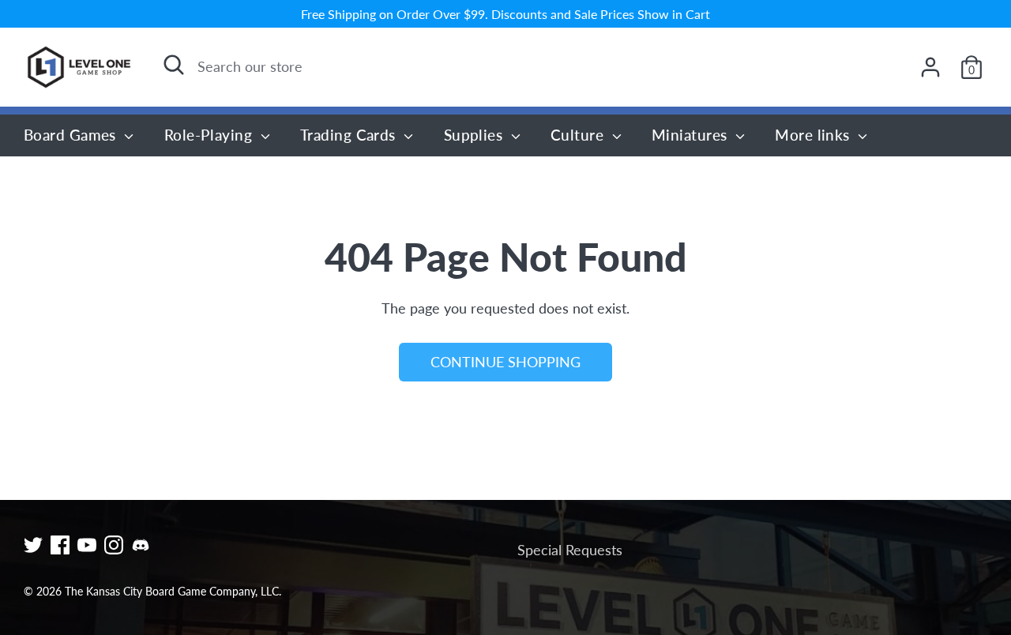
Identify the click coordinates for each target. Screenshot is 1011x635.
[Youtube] (86, 544)
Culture (579, 135)
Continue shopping (505, 361)
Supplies (475, 135)
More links (814, 135)
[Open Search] (174, 65)
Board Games (72, 135)
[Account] (930, 67)
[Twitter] (33, 544)
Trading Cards (350, 135)
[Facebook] (60, 544)
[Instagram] (113, 544)
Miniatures (691, 135)
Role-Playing (210, 135)
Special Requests (569, 549)
